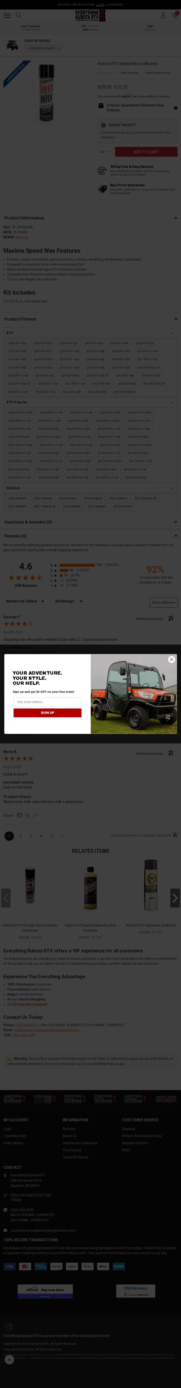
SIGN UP (47, 712)
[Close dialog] (171, 659)
